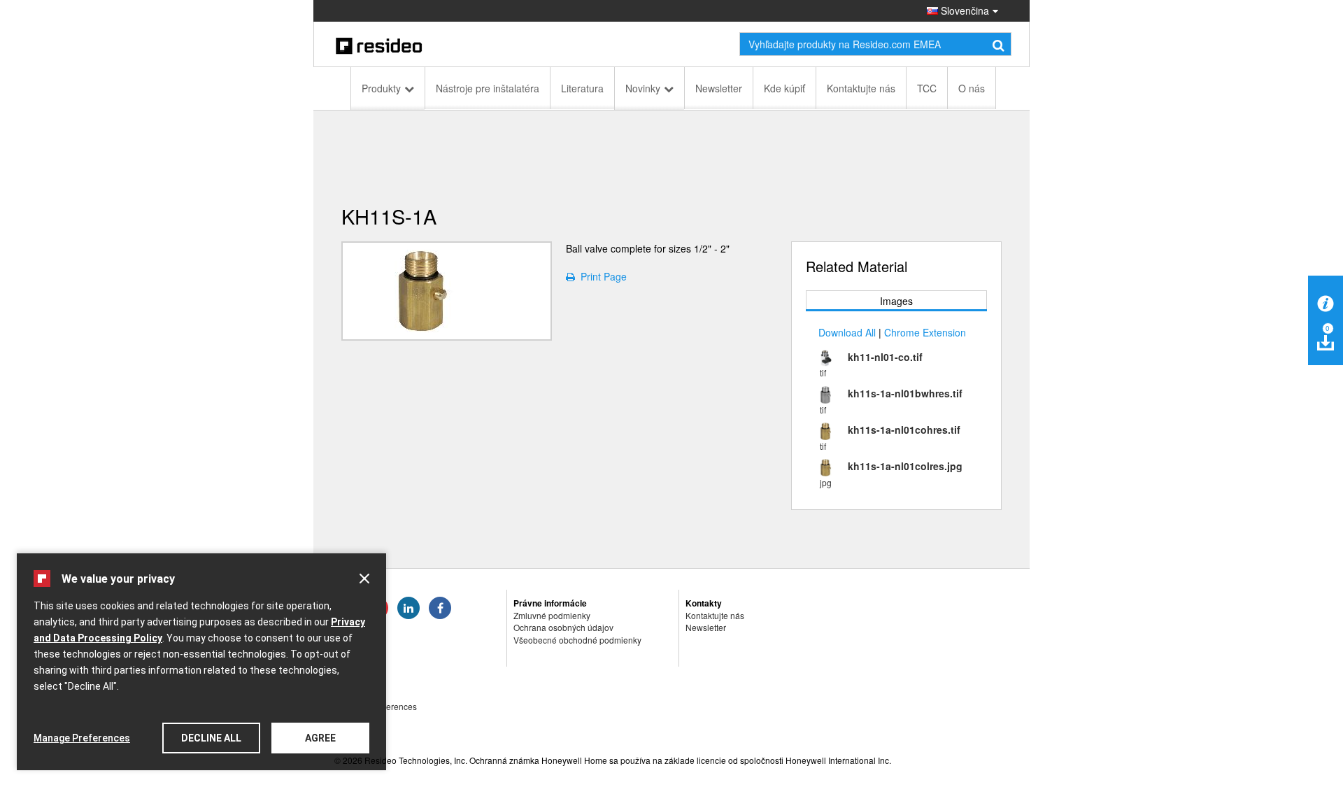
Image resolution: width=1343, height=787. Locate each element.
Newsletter (718, 88)
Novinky (642, 88)
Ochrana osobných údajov (563, 627)
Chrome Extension (925, 332)
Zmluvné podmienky (551, 615)
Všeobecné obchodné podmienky (577, 640)
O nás (971, 88)
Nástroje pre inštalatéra (487, 88)
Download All (847, 332)
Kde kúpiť (784, 88)
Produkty (381, 88)
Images (896, 301)
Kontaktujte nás (861, 88)
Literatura (582, 88)
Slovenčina (963, 10)
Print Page (601, 276)
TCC (927, 88)
